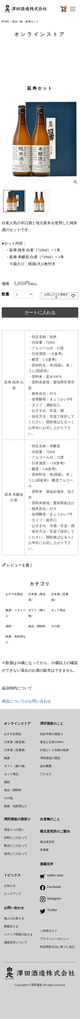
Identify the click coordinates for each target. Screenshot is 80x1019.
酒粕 (8, 626)
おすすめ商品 (14, 594)
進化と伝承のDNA (51, 742)
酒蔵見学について (15, 942)
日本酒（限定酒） (15, 742)
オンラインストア (17, 723)
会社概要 (46, 766)
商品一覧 (17, 21)
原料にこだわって (15, 837)
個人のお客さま (14, 918)
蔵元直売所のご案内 (55, 831)
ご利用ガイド (48, 930)
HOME (5, 21)
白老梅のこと (50, 819)
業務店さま (11, 926)
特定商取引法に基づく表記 (57, 947)
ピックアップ (12, 893)
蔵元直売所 (47, 842)
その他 (55, 626)
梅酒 (7, 758)
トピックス (12, 875)
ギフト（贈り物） (15, 766)
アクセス (46, 774)
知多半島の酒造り (51, 734)
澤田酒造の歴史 (50, 758)
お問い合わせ (14, 908)
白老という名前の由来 (54, 750)
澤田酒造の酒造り (17, 819)
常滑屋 (44, 850)
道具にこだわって (15, 853)
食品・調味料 (37, 626)
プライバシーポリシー (54, 938)
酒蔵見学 (46, 864)
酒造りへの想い (14, 829)
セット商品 (58, 610)
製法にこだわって (15, 845)
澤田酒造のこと (51, 723)
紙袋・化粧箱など (15, 806)
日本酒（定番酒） (15, 750)
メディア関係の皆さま (18, 934)
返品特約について (17, 688)
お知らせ (10, 885)
